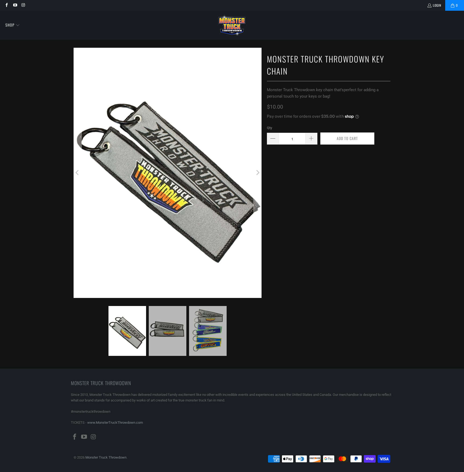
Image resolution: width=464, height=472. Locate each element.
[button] (12, 25)
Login (437, 5)
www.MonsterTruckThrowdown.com (115, 423)
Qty (269, 128)
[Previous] (77, 173)
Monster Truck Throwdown (105, 457)
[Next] (257, 173)
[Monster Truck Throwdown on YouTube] (14, 5)
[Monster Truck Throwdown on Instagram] (23, 5)
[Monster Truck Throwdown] (232, 25)
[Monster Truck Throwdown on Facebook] (6, 5)
